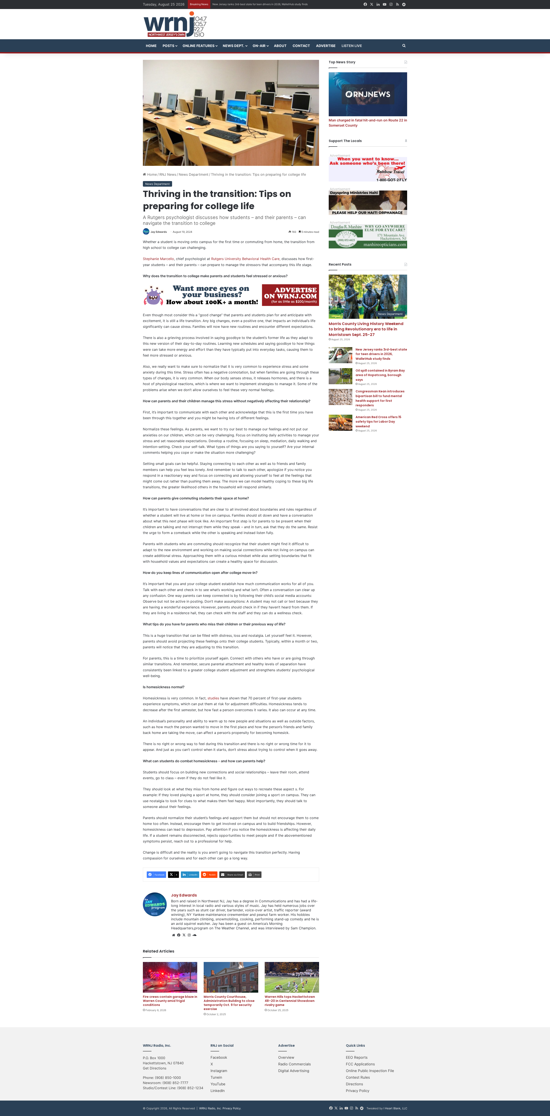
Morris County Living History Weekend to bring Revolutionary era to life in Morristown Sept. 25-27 (366, 329)
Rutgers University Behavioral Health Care (245, 259)
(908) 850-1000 (168, 1077)
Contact (301, 46)
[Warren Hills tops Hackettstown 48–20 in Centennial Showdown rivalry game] (292, 977)
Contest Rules (358, 1077)
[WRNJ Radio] (175, 24)
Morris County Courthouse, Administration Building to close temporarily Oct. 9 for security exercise (229, 1003)
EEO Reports (357, 1057)
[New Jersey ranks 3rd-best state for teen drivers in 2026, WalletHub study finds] (340, 355)
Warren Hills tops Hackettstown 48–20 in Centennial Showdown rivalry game (290, 1001)
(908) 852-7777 (175, 1083)
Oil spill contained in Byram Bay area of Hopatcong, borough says (251, 4)
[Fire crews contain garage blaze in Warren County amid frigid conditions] (170, 977)
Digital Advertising (293, 1071)
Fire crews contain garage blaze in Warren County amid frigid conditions (170, 1001)
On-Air (259, 46)
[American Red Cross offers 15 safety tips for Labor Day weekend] (340, 423)
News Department (193, 174)
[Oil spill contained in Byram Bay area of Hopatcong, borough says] (340, 376)
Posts (168, 46)
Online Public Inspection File (370, 1071)
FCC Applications (360, 1064)
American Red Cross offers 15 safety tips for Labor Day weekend (378, 421)
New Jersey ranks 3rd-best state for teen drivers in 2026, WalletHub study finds (381, 354)
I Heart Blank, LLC (395, 1108)
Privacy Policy (357, 1091)
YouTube (218, 1084)
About (280, 46)
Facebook (219, 1057)
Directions (354, 1084)
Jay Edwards (159, 231)
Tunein (216, 1077)
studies (213, 698)
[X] (183, 935)
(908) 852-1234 (190, 1088)
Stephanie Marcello (158, 259)
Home (151, 46)
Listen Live (352, 46)
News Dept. (233, 46)
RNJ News (167, 174)
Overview (286, 1057)
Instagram (219, 1071)
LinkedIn (218, 1091)
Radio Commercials (294, 1064)
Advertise (326, 46)
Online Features (198, 46)
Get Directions (154, 1068)
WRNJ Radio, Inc (210, 1108)
